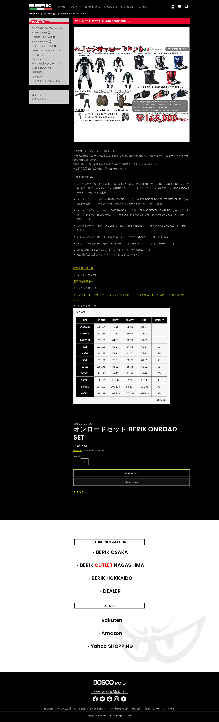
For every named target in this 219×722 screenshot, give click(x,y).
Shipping (77, 450)
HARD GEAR (39, 32)
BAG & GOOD (40, 41)
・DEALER (109, 591)
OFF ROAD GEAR (42, 46)
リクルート (169, 708)
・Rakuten (109, 620)
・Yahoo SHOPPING (109, 646)
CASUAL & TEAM (42, 37)
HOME (33, 13)
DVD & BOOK (40, 67)
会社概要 (48, 708)
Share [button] (80, 491)
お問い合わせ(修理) (117, 708)
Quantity (77, 455)
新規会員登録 (39, 99)
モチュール (38, 76)
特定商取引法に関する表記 (71, 708)
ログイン (37, 94)
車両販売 (37, 72)
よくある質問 (96, 708)
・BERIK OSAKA (109, 552)
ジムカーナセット (42, 54)
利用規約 (136, 708)
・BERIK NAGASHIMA (109, 565)
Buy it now (131, 482)
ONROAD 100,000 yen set (47, 28)
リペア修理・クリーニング (47, 63)
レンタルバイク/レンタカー (47, 80)
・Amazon (109, 633)
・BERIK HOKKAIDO (109, 578)
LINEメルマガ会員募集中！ (109, 691)
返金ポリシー (152, 708)
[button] (186, 6)
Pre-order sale (40, 59)
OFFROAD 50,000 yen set (47, 50)
